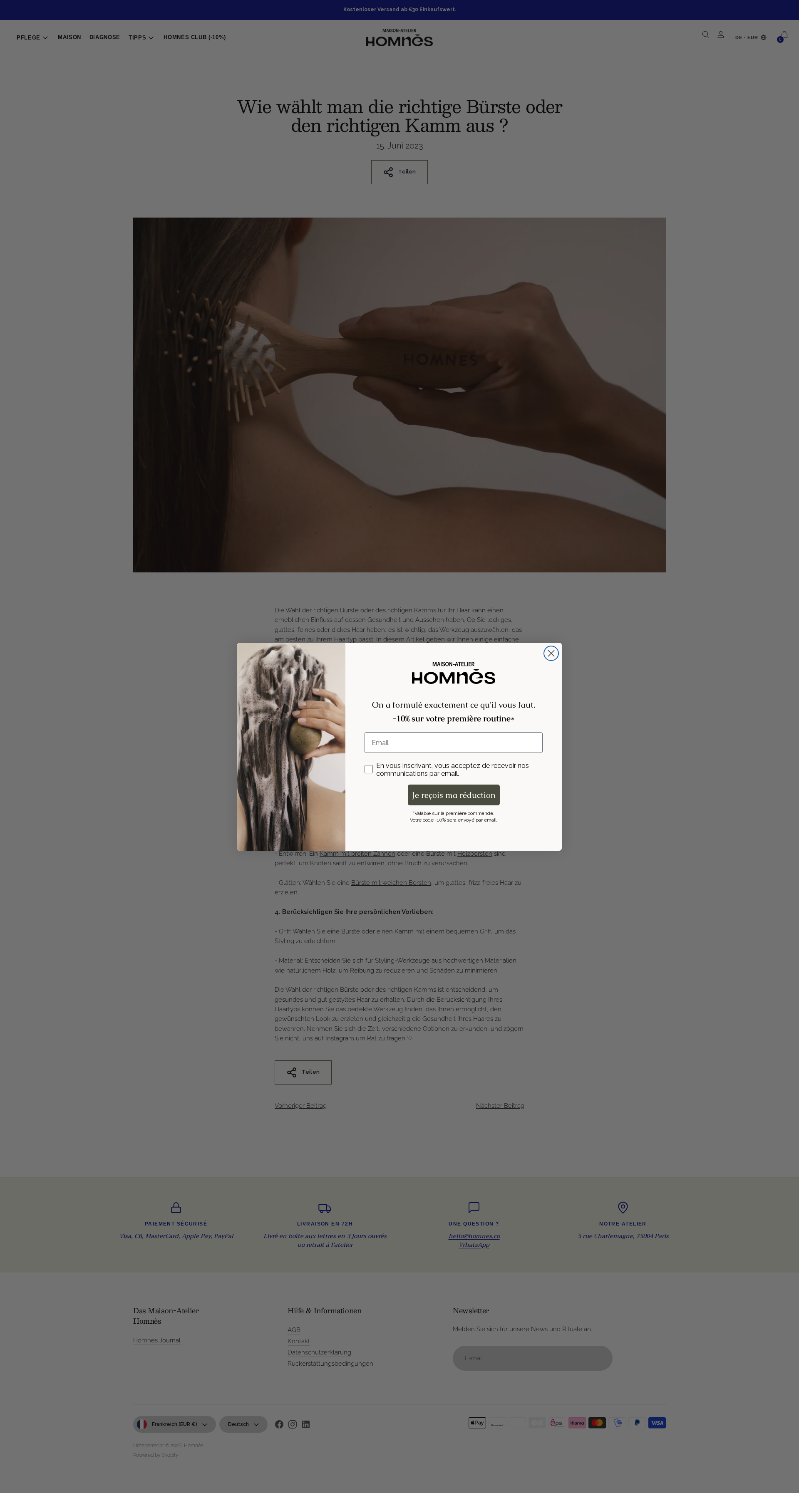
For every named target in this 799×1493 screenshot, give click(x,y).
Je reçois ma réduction (454, 795)
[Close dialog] (551, 653)
